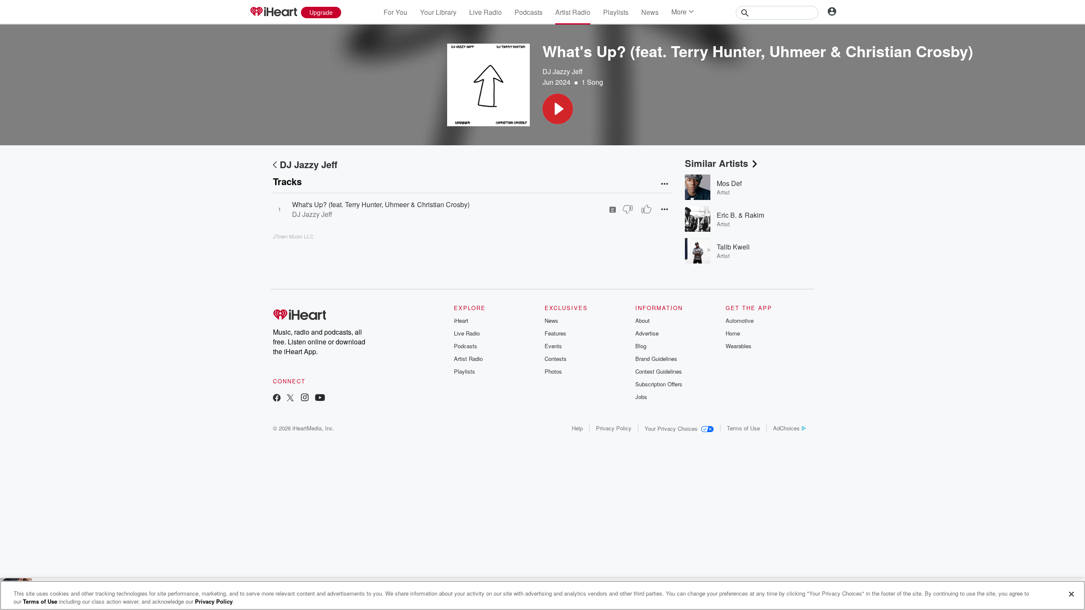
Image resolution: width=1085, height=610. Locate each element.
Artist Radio (572, 12)
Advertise (647, 333)
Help (577, 428)
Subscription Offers (658, 384)
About (642, 320)
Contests (556, 359)
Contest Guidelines (658, 371)
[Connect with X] (290, 398)
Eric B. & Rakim (740, 215)
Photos (553, 371)
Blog (640, 346)
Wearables (738, 346)
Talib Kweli (733, 247)
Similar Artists (716, 163)
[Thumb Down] (627, 209)
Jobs (641, 397)
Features (555, 333)
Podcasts (528, 12)
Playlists (616, 12)
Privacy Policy (614, 428)
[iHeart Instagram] (305, 398)
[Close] (1071, 594)
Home (733, 333)
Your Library (438, 12)
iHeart (461, 320)
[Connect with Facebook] (277, 398)
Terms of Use (743, 428)
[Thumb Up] (646, 209)
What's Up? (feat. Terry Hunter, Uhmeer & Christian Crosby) (381, 204)
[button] (557, 109)
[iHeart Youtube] (320, 398)
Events (553, 346)
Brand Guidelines (656, 359)
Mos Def (729, 183)
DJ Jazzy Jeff (562, 71)
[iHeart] (273, 12)
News (650, 12)
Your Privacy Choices (671, 428)
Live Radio (485, 12)
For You (395, 12)
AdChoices (786, 428)
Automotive (740, 320)
